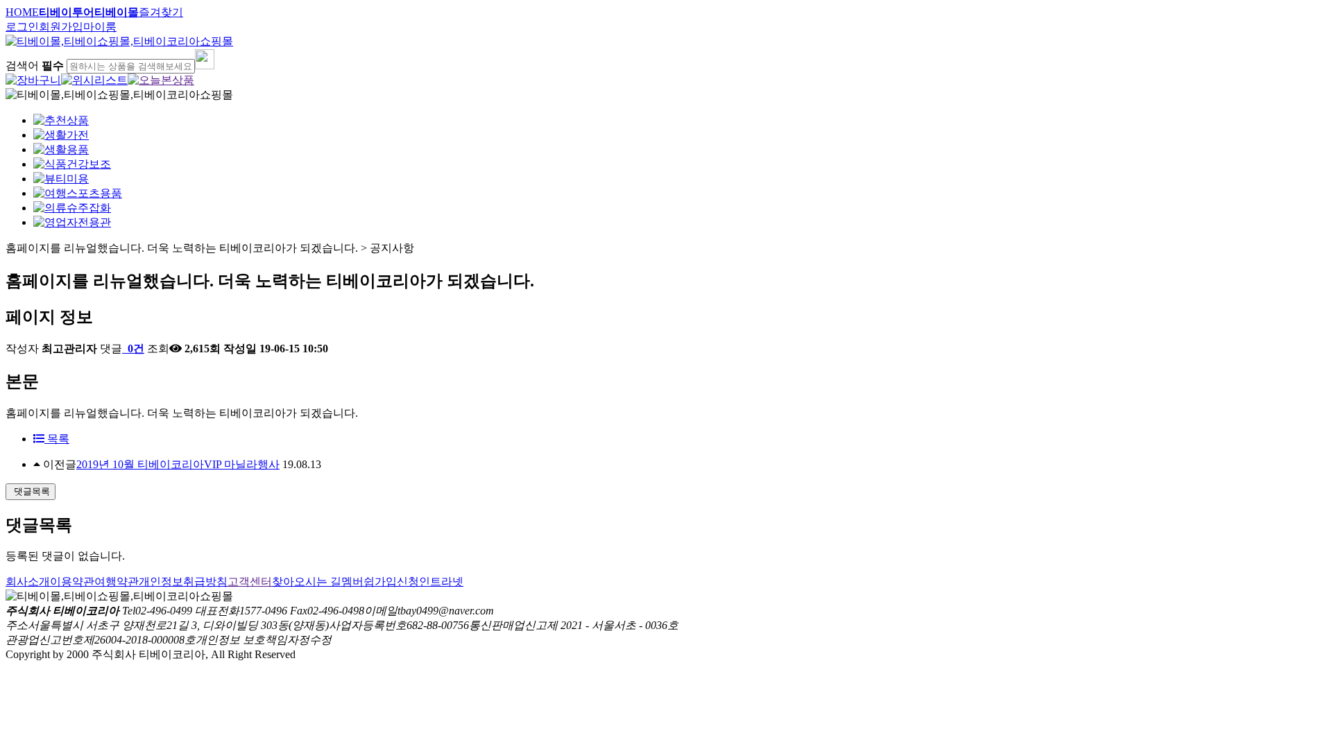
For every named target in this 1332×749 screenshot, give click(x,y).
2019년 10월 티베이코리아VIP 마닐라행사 (178, 464)
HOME (22, 12)
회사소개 (28, 581)
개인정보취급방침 (183, 581)
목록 (56, 439)
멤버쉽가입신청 (380, 581)
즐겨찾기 (161, 12)
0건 (134, 348)
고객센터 (250, 581)
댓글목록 (30, 491)
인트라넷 (441, 581)
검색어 (35, 65)
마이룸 (100, 27)
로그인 (22, 27)
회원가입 (61, 27)
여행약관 (116, 581)
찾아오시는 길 (306, 581)
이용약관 (72, 581)
